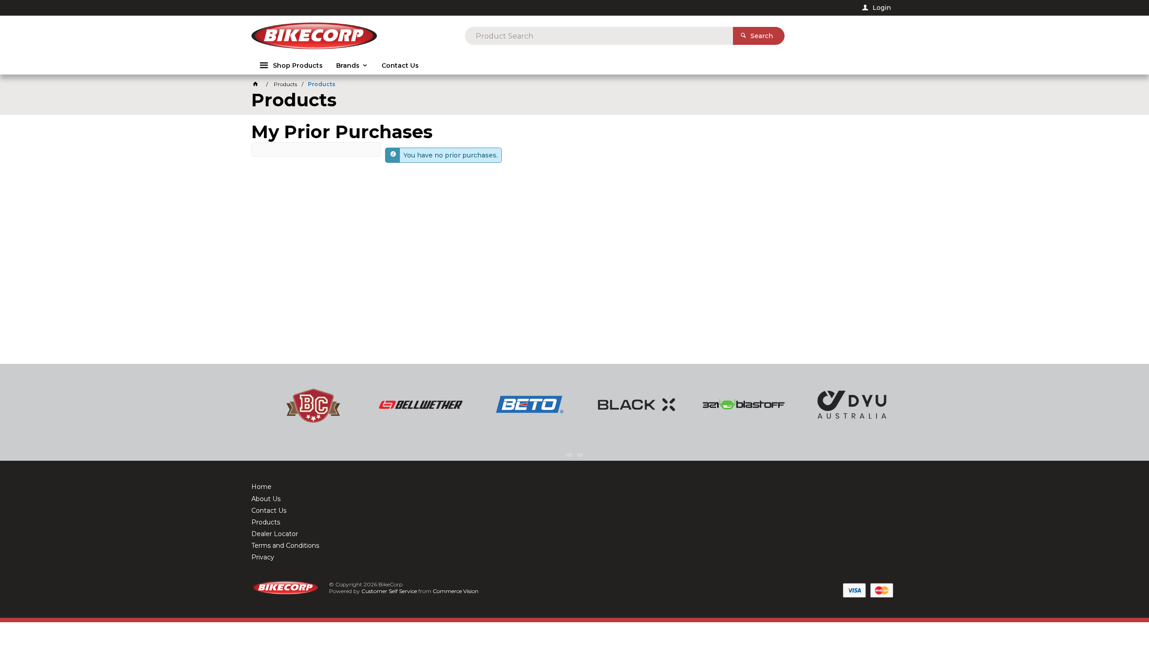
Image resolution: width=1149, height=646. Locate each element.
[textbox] (599, 36)
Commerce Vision (455, 591)
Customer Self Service (389, 591)
